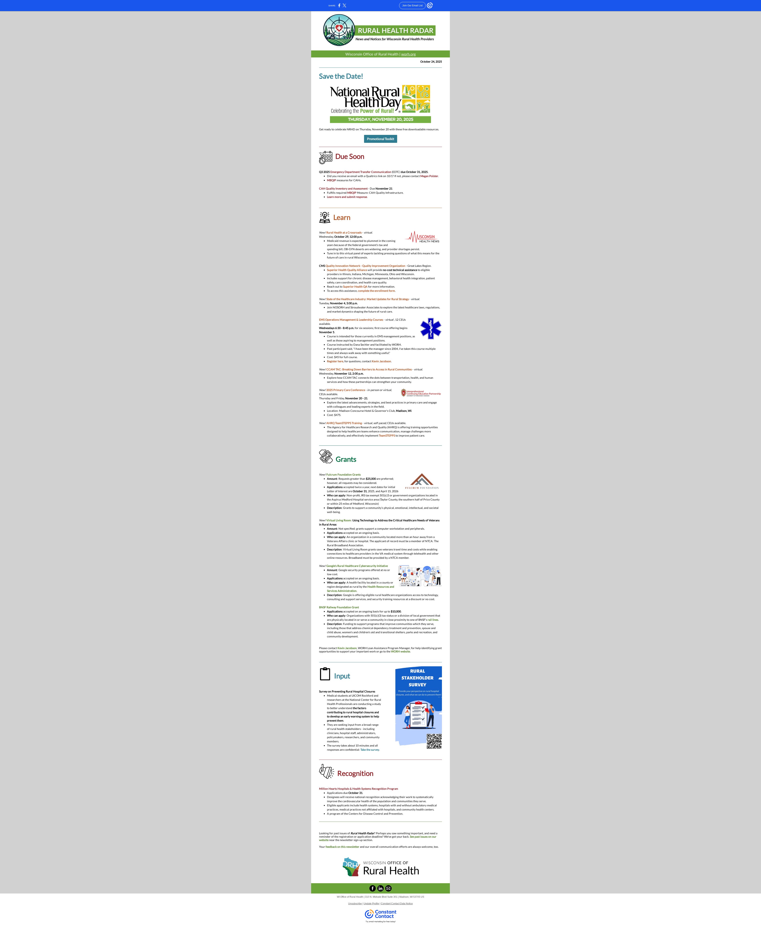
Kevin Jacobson (381, 361)
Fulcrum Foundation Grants (343, 474)
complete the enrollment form (376, 290)
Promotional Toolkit (380, 139)
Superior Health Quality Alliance (347, 270)
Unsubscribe (355, 903)
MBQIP (331, 180)
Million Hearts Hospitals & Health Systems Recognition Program (358, 788)
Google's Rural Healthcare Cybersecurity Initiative (357, 565)
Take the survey (369, 749)
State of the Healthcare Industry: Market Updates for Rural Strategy (367, 299)
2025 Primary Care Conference (345, 390)
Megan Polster (429, 176)
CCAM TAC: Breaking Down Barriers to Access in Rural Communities (369, 369)
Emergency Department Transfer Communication (360, 172)
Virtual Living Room (338, 520)
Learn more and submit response (347, 196)
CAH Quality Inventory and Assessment (343, 188)
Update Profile (371, 903)
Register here (335, 361)
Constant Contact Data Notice (397, 903)
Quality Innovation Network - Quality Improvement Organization (365, 265)
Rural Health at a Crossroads (344, 232)
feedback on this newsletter (342, 846)
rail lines (433, 619)
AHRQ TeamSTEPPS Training (344, 423)
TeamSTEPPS (387, 435)
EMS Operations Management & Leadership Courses (351, 319)
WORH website (400, 651)
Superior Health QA (355, 286)
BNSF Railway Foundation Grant (339, 607)
